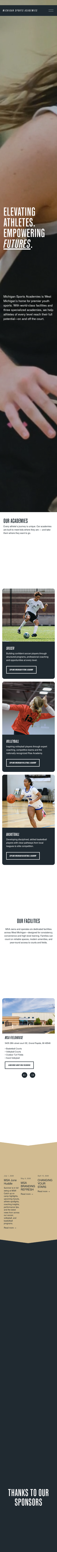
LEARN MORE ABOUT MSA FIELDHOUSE (19, 1065)
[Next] (32, 1075)
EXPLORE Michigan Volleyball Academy (23, 763)
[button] (49, 1163)
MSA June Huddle (10, 1181)
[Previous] (24, 1075)
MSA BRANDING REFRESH (28, 1186)
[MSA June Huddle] (12, 1169)
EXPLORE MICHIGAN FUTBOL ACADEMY (21, 670)
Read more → (10, 1227)
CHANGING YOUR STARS (45, 1183)
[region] (28, 1038)
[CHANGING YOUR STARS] (46, 1169)
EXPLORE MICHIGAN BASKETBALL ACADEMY (23, 856)
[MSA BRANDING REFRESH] (29, 1171)
